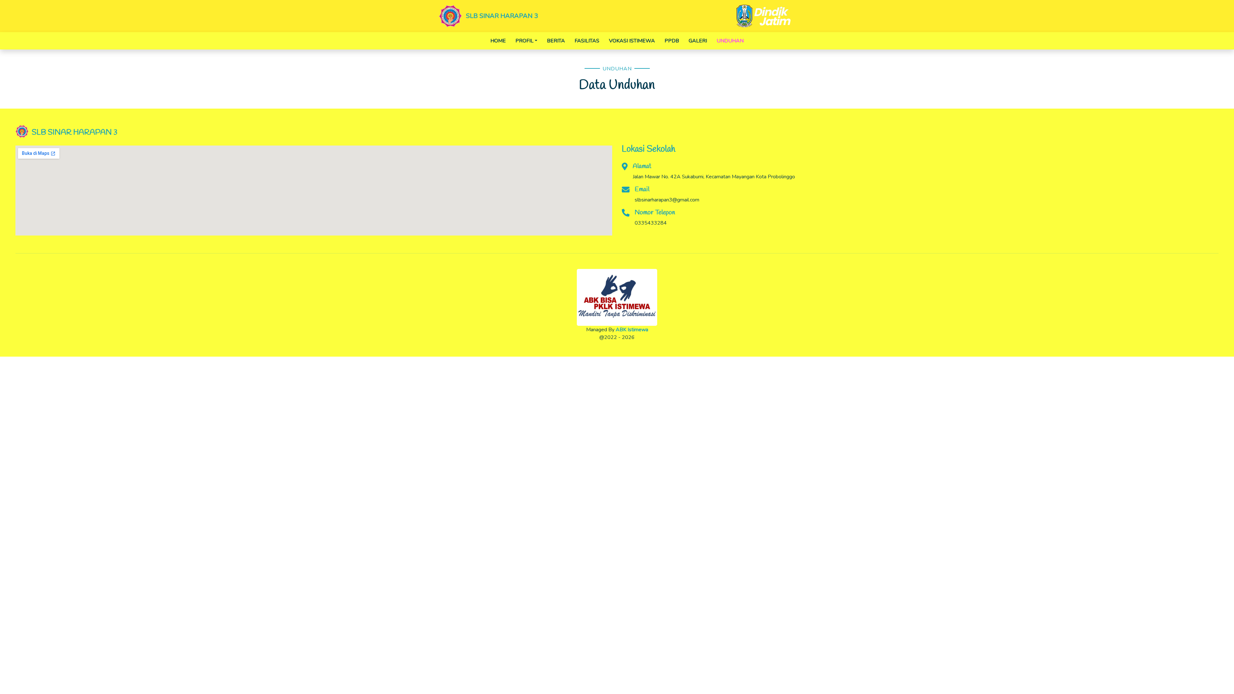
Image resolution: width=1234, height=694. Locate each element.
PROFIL (524, 40)
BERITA (556, 40)
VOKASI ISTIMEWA (632, 40)
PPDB (672, 40)
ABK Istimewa (632, 329)
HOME (498, 40)
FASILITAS (587, 40)
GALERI (698, 40)
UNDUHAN (730, 40)
